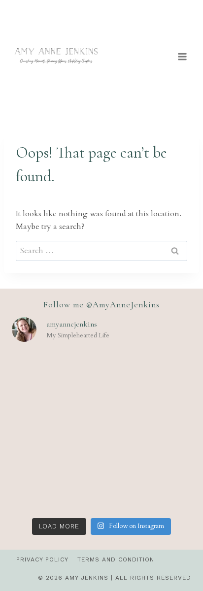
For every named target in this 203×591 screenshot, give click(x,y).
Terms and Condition (115, 559)
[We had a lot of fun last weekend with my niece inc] (147, 431)
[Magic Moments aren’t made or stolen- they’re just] (55, 485)
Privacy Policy (42, 559)
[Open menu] (182, 56)
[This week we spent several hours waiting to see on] (55, 378)
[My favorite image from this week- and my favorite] (55, 431)
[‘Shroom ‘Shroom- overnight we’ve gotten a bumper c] (147, 378)
